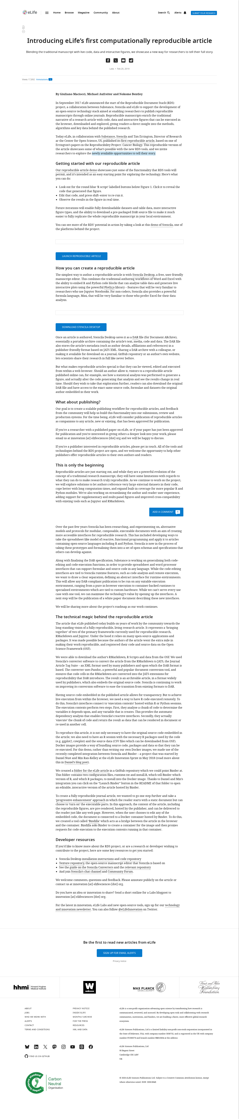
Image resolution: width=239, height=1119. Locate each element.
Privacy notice (119, 961)
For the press (80, 1021)
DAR (135, 337)
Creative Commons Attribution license (184, 1077)
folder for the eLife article (91, 771)
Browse (69, 13)
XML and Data (80, 1029)
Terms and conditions (37, 1029)
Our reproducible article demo (76, 170)
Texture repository (71, 863)
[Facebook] (90, 1048)
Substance (108, 137)
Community (101, 13)
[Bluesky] (27, 1048)
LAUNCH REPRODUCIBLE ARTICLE (81, 256)
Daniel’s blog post (76, 762)
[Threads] (81, 1048)
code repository (130, 859)
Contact (29, 1025)
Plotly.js (109, 287)
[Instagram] (63, 1048)
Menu (47, 13)
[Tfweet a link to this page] (116, 60)
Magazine (83, 13)
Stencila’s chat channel (86, 872)
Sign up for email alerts (119, 953)
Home (57, 13)
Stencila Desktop (143, 275)
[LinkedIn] (36, 1048)
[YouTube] (72, 1048)
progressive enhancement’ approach (80, 800)
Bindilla (94, 821)
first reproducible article (137, 141)
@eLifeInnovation (130, 909)
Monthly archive (82, 1016)
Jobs (27, 1012)
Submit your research (203, 13)
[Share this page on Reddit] (131, 60)
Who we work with (35, 1016)
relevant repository (138, 867)
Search (162, 13)
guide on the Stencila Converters (91, 867)
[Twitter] (45, 1048)
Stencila (121, 137)
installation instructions (98, 859)
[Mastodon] (54, 1048)
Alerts (177, 13)
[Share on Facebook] (108, 60)
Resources (79, 1025)
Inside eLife (79, 1012)
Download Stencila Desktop (81, 327)
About (116, 13)
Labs (112, 68)
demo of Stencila (162, 225)
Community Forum (120, 872)
